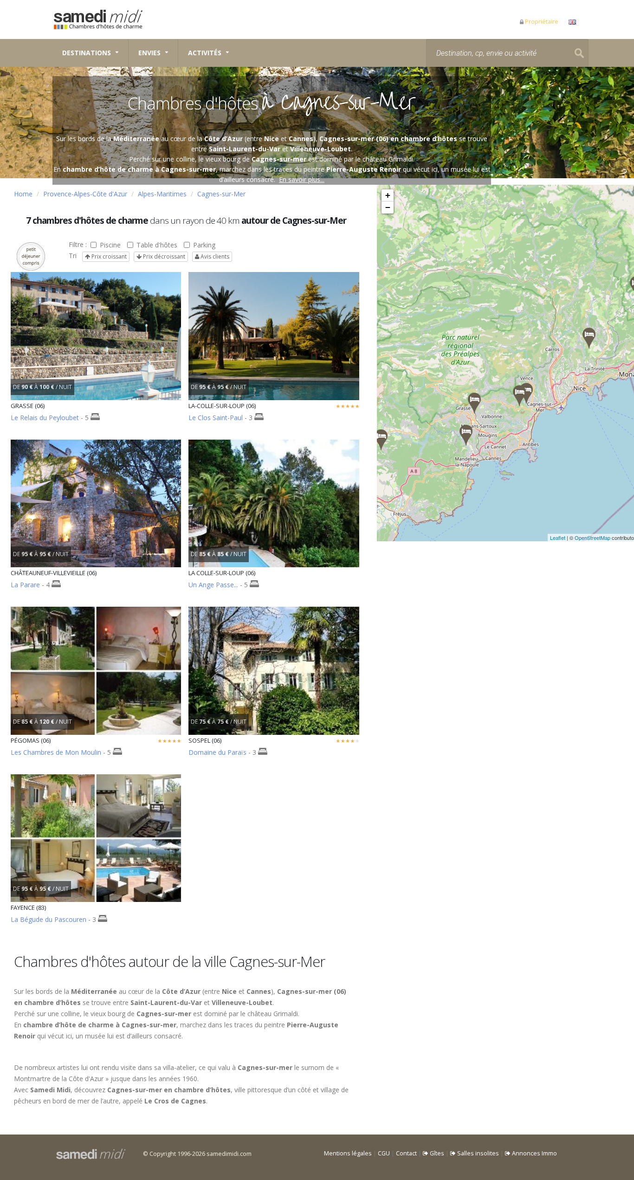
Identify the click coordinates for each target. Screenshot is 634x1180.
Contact (406, 1153)
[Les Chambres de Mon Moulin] (465, 435)
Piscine (110, 244)
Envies (149, 52)
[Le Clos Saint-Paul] (526, 393)
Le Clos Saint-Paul (215, 417)
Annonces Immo (534, 1153)
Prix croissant (108, 256)
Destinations (86, 52)
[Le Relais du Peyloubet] (474, 403)
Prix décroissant (163, 256)
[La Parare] (588, 338)
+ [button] (387, 195)
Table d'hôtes (156, 244)
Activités (204, 52)
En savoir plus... (301, 179)
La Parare (25, 584)
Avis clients (214, 256)
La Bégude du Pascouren (49, 919)
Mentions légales (348, 1153)
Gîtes (436, 1153)
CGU (384, 1153)
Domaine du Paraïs (217, 752)
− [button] (387, 207)
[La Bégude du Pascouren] (381, 439)
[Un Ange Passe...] (519, 395)
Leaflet (557, 537)
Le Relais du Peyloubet (45, 417)
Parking (204, 244)
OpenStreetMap (592, 537)
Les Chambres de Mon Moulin (56, 752)
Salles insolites (477, 1153)
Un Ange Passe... (213, 584)
